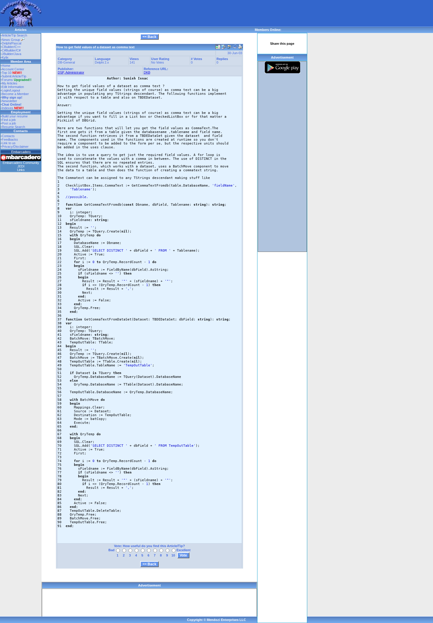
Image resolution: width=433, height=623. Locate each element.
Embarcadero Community (21, 163)
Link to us (9, 143)
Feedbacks (10, 139)
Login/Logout (11, 90)
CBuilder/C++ (11, 47)
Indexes (7, 108)
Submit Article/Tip (14, 76)
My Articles (9, 83)
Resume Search (13, 127)
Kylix (5, 57)
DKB (147, 72)
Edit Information (13, 87)
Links (21, 170)
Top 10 (6, 72)
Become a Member (15, 94)
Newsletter (9, 101)
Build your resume (15, 116)
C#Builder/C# (11, 50)
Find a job (9, 120)
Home (6, 65)
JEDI (20, 166)
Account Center (13, 69)
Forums (17, 80)
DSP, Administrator (71, 72)
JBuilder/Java (11, 54)
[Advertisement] (148, 13)
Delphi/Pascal (11, 43)
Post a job (9, 123)
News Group (11, 39)
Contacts (8, 136)
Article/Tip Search (14, 35)
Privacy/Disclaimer (15, 146)
